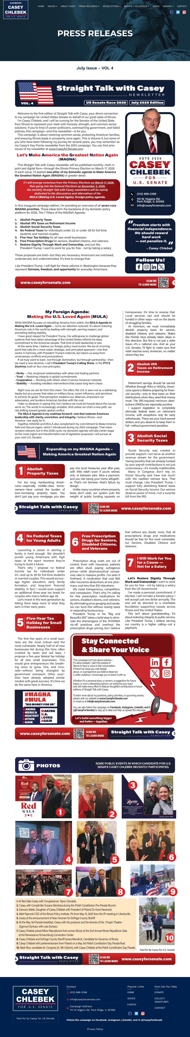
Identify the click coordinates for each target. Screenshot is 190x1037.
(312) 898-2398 (78, 992)
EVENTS (131, 1004)
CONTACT (160, 1007)
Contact (182, 6)
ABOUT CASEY (68, 6)
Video (156, 6)
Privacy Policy (95, 1029)
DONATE (159, 992)
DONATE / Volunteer (135, 6)
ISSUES (131, 998)
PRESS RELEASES (88, 6)
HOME (41, 6)
